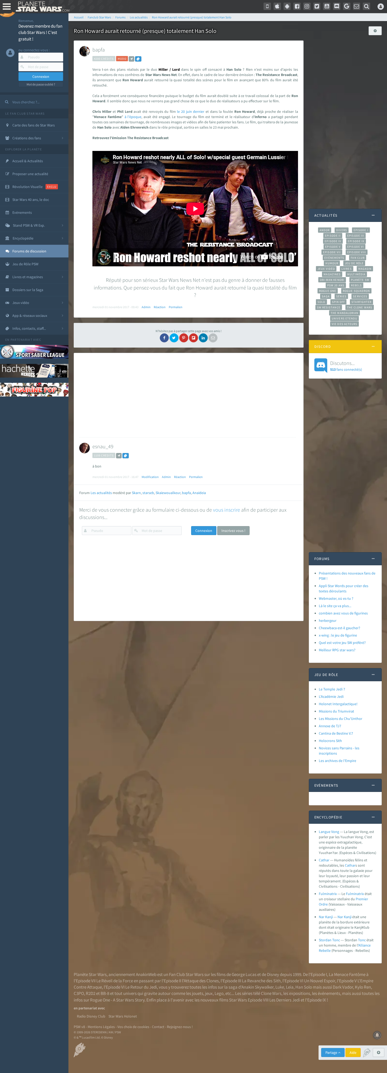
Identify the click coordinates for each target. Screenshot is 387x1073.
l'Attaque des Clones (200, 981)
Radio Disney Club (91, 1016)
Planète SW (360, 280)
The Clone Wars (359, 307)
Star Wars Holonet (122, 1016)
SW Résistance (328, 307)
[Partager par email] (213, 337)
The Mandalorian (344, 313)
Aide (353, 1052)
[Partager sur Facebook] (164, 337)
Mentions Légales (101, 1026)
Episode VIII (356, 252)
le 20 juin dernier (190, 111)
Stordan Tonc (329, 940)
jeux (209, 993)
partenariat (21, 340)
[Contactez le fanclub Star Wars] (357, 6)
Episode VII (332, 252)
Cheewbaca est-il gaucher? (339, 628)
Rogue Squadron (356, 291)
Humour (331, 263)
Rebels (356, 285)
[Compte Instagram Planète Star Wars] (307, 6)
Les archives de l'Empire (337, 760)
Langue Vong (329, 831)
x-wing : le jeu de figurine (338, 635)
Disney (273, 974)
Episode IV (333, 241)
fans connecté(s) (346, 366)
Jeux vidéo (326, 269)
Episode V (333, 246)
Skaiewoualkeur (168, 492)
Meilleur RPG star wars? (337, 650)
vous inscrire (226, 509)
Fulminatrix (328, 893)
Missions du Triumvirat (336, 711)
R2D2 (90, 993)
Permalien (175, 307)
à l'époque (133, 116)
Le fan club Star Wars (24, 113)
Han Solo (303, 987)
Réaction (160, 307)
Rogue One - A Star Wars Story (117, 1000)
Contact (158, 1026)
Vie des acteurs (344, 324)
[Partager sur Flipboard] (193, 337)
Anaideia (199, 492)
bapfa (98, 49)
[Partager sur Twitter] (174, 337)
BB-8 (105, 993)
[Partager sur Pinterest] (183, 337)
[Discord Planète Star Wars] (337, 6)
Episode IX (356, 241)
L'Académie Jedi (331, 696)
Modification (150, 477)
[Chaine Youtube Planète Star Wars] (327, 6)
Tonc (362, 940)
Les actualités (101, 492)
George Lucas (244, 974)
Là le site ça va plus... (335, 605)
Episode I (361, 230)
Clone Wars (271, 993)
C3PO (79, 993)
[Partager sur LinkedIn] (203, 337)
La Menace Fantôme (347, 974)
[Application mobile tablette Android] (287, 6)
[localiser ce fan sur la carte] (131, 59)
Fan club (358, 258)
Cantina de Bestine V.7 (336, 733)
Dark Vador (343, 987)
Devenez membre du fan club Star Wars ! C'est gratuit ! (40, 32)
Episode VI (355, 246)
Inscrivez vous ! (233, 530)
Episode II (333, 235)
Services (360, 296)
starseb (148, 492)
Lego (219, 993)
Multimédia (356, 274)
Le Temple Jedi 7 (332, 689)
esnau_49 (102, 446)
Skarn (136, 492)
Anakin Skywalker (257, 987)
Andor (325, 230)
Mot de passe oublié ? (41, 84)
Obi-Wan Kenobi (332, 280)
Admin (146, 307)
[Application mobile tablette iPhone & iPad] (277, 6)
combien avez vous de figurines (343, 613)
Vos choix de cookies (133, 1026)
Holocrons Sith (330, 740)
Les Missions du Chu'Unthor (340, 718)
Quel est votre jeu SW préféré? (342, 642)
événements (329, 993)
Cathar (324, 860)
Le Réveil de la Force (114, 981)
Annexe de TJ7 (330, 726)
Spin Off (338, 302)
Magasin (365, 269)
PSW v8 (79, 1026)
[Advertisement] (187, 395)
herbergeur (327, 620)
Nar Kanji (326, 916)
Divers (341, 230)
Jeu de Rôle (354, 263)
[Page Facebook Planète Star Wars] (297, 6)
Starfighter (361, 302)
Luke (279, 987)
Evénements (334, 258)
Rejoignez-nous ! (180, 1026)
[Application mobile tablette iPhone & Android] (267, 6)
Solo (321, 302)
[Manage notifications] (377, 1035)
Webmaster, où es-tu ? (336, 598)
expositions (299, 993)
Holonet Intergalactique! (338, 703)
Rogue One (327, 291)
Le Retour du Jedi (141, 987)
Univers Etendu (344, 318)
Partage (331, 1052)
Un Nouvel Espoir (319, 981)
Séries (341, 296)
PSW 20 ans (335, 285)
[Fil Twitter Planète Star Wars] (317, 6)
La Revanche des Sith (261, 981)
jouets (197, 993)
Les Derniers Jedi (284, 1000)
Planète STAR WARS (41, 6)
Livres (346, 269)
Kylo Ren (363, 987)
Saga (325, 296)
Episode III (355, 235)
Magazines (332, 274)
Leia (290, 987)
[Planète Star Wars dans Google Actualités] (347, 6)
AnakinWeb (146, 974)
